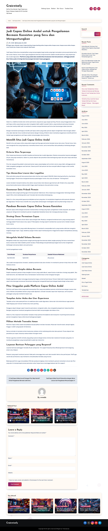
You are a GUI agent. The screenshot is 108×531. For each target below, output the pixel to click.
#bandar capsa (19, 45)
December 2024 (86, 193)
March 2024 (85, 228)
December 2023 (86, 240)
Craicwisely (14, 5)
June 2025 (85, 170)
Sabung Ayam (45, 8)
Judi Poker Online (87, 270)
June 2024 (85, 217)
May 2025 (84, 174)
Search (84, 29)
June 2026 (85, 123)
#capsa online (48, 45)
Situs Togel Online (87, 282)
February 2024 (86, 232)
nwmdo (13, 43)
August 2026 (85, 116)
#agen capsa (11, 45)
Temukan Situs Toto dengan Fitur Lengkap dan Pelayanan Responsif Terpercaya (90, 76)
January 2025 (86, 189)
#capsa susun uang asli (22, 47)
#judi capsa (32, 47)
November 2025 (86, 151)
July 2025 (84, 166)
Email (10, 465)
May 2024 (84, 220)
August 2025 (85, 162)
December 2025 (86, 147)
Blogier (58, 528)
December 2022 (86, 252)
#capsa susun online (65, 45)
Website (10, 472)
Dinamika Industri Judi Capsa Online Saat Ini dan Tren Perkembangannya (41, 418)
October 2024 (85, 201)
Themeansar (65, 528)
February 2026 (86, 139)
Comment (11, 436)
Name (10, 458)
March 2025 (85, 182)
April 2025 (85, 178)
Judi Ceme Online (87, 266)
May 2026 (84, 127)
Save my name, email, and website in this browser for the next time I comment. (31, 480)
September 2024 (86, 205)
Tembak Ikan (69, 8)
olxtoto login (85, 296)
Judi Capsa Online (11, 27)
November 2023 (86, 244)
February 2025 (86, 185)
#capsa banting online (38, 45)
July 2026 (85, 119)
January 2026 (86, 143)
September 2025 (86, 158)
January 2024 (86, 236)
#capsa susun (55, 45)
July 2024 (85, 213)
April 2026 (85, 131)
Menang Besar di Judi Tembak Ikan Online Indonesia (91, 93)
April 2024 (85, 224)
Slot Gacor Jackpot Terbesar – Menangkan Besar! (90, 103)
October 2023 (85, 248)
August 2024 (85, 209)
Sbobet (53, 8)
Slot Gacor (60, 8)
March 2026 (85, 135)
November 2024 (86, 197)
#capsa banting (28, 45)
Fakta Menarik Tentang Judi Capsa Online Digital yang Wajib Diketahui (18, 418)
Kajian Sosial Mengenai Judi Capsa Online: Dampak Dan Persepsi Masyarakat (65, 418)
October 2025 (85, 154)
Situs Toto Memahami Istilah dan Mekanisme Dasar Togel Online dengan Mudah (91, 62)
